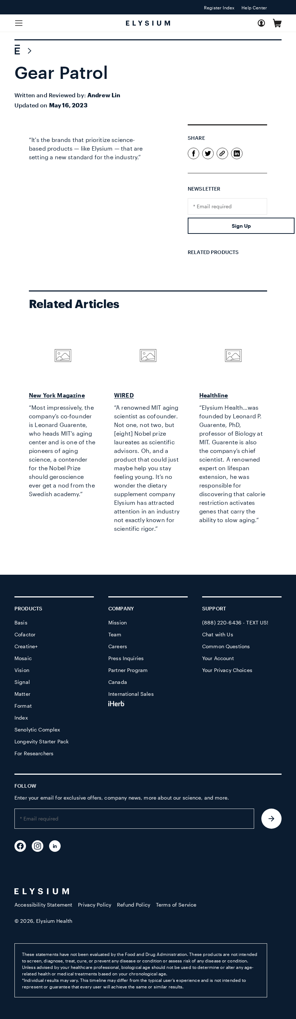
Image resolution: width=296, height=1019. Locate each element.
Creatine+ (26, 646)
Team (115, 634)
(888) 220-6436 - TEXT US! (235, 622)
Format (23, 706)
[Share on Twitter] (208, 156)
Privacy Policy (94, 905)
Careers (117, 646)
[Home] (17, 51)
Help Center (254, 7)
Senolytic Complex (37, 729)
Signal (22, 682)
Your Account (218, 658)
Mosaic (23, 658)
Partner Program (128, 670)
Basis (20, 622)
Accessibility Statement (43, 905)
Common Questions (226, 646)
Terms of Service (176, 905)
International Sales (131, 694)
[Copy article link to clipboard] (222, 153)
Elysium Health (54, 921)
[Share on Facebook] (193, 156)
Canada (117, 682)
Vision (21, 670)
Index (21, 718)
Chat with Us (217, 634)
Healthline (213, 395)
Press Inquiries (126, 658)
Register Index (219, 7)
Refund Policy (133, 905)
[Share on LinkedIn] (237, 156)
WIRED (124, 395)
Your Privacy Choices (227, 670)
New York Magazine (57, 395)
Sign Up (241, 226)
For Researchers (33, 753)
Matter (22, 694)
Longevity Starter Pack (41, 741)
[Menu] (18, 23)
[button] (277, 23)
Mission (117, 622)
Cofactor (24, 634)
